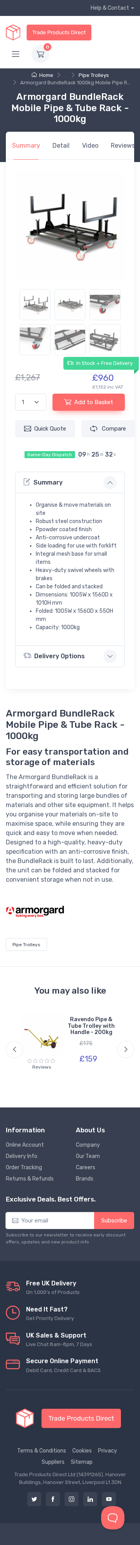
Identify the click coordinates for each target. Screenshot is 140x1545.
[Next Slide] (125, 1049)
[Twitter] (34, 1499)
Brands (84, 1178)
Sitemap (82, 1462)
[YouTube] (109, 1499)
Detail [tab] (61, 145)
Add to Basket (93, 402)
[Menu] (15, 54)
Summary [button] (48, 482)
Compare (113, 428)
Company (88, 1145)
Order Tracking (24, 1167)
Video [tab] (90, 145)
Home (46, 75)
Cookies (82, 1450)
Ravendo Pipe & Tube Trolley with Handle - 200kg (91, 1026)
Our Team (88, 1156)
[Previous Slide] (14, 1049)
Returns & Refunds (30, 1178)
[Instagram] (72, 1499)
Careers (85, 1167)
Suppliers (53, 1462)
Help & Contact (110, 8)
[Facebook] (53, 1499)
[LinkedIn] (90, 1499)
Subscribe (114, 1220)
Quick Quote (50, 428)
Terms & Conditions (41, 1450)
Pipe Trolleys (94, 75)
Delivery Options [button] (59, 656)
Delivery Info (21, 1156)
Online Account (25, 1145)
